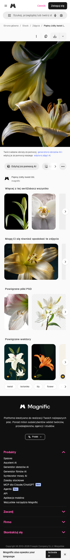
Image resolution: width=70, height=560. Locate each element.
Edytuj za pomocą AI (23, 166)
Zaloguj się (57, 5)
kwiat (10, 386)
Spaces (8, 458)
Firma (7, 522)
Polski (35, 436)
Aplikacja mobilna (14, 497)
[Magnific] (35, 407)
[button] (35, 437)
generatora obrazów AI (49, 152)
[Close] (65, 554)
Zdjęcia (36, 25)
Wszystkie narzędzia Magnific (21, 502)
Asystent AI (10, 462)
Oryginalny (25, 48)
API (6, 493)
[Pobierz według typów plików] (62, 36)
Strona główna (11, 25)
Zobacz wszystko (37, 188)
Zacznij (8, 511)
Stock (25, 25)
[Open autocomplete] (8, 15)
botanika (24, 386)
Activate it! (52, 554)
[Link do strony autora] (7, 179)
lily (38, 386)
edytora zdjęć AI (42, 155)
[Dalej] (55, 166)
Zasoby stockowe (14, 480)
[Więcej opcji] (36, 36)
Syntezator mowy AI (15, 475)
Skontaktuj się (13, 532)
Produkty (10, 452)
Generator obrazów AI (16, 467)
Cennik (41, 5)
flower (50, 386)
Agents (11, 489)
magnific (15, 181)
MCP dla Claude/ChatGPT (22, 484)
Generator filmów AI (15, 471)
